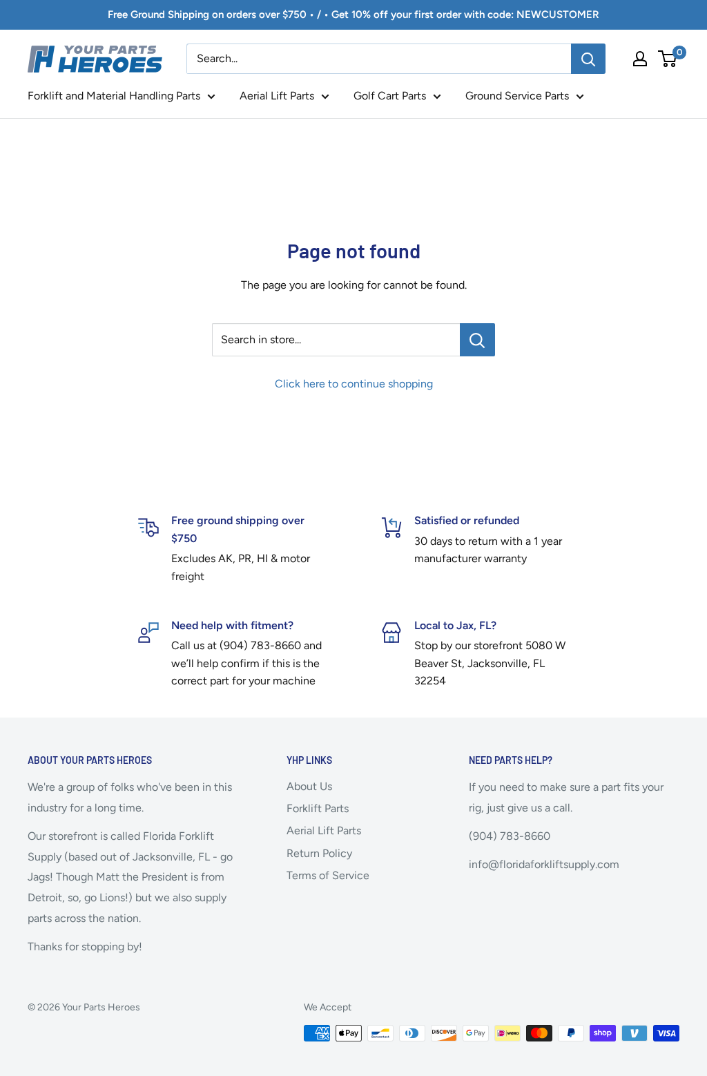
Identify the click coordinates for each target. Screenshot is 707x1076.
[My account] (640, 58)
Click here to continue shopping (354, 383)
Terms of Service (328, 875)
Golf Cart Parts (390, 95)
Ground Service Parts (517, 95)
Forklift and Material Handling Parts (114, 95)
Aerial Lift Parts (277, 95)
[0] (668, 58)
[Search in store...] (477, 339)
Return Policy (319, 853)
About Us (309, 786)
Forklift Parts (318, 808)
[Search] (588, 59)
